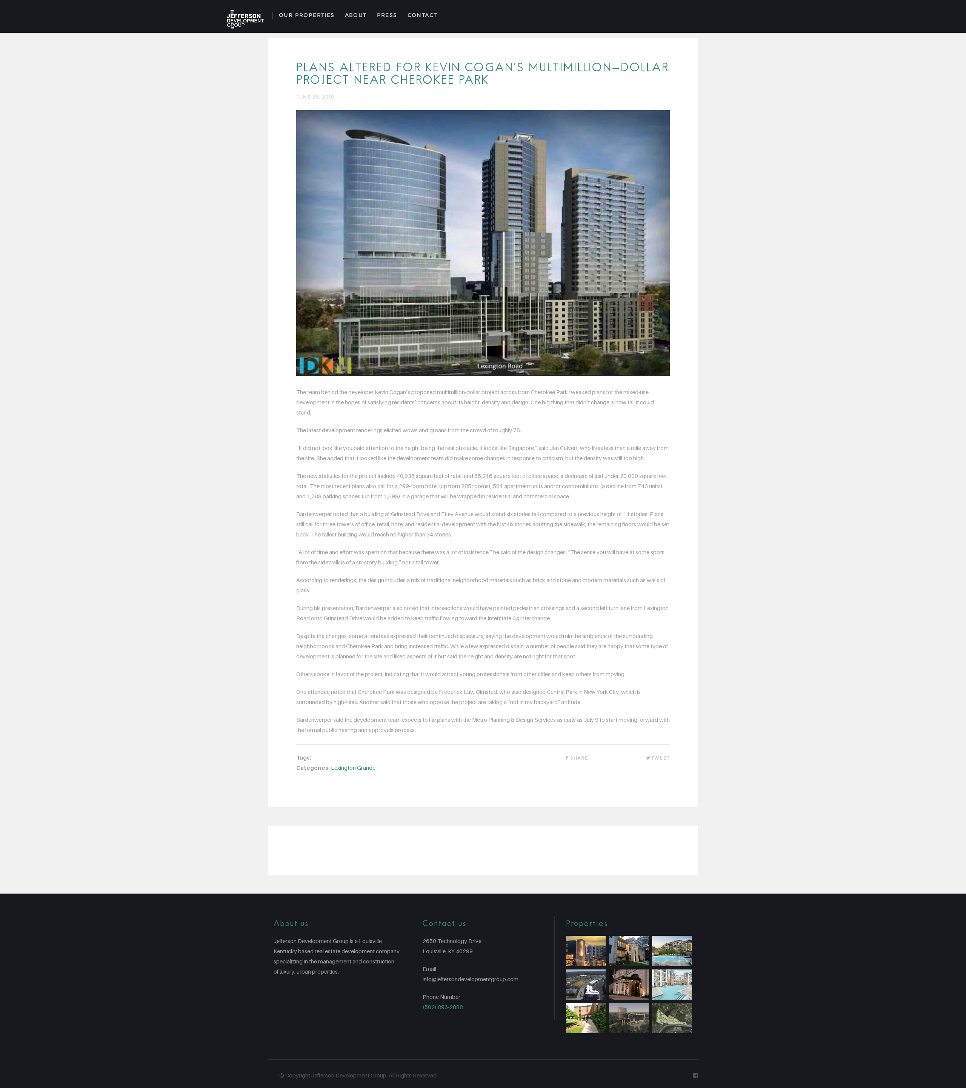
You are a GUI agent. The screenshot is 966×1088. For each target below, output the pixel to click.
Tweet (660, 758)
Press (387, 15)
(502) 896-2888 (443, 1006)
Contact (422, 15)
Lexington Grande (353, 767)
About (356, 15)
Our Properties (307, 15)
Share (579, 758)
